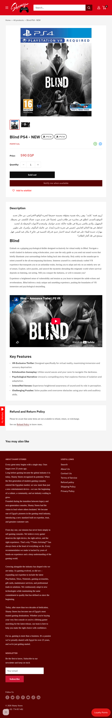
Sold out (32, 174)
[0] (104, 7)
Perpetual (15, 144)
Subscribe (15, 679)
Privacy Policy (67, 491)
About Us (65, 469)
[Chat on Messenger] (100, 144)
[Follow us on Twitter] (12, 697)
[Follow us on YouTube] (28, 697)
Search (64, 464)
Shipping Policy (68, 486)
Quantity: (14, 164)
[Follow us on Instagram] (18, 697)
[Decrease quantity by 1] (23, 165)
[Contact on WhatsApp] (95, 144)
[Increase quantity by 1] (38, 165)
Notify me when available (56, 183)
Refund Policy (23, 424)
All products (18, 20)
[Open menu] (6, 8)
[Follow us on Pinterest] (23, 697)
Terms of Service (69, 477)
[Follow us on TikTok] (33, 697)
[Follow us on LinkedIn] (38, 697)
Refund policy (67, 482)
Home (8, 20)
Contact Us (66, 473)
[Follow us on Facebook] (7, 697)
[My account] (98, 7)
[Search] (89, 8)
